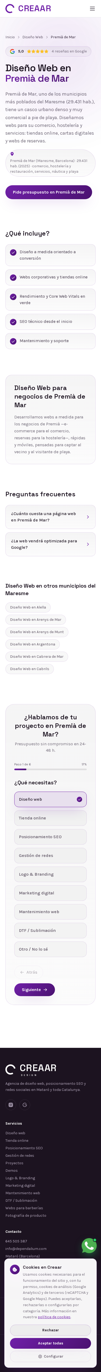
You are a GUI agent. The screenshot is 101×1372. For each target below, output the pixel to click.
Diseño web (15, 1133)
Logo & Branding (20, 1178)
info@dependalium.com (26, 1248)
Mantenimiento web (22, 1193)
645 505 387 (16, 1241)
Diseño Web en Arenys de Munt (37, 632)
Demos (11, 1170)
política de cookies (54, 1317)
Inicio (10, 37)
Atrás (31, 972)
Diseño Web (32, 37)
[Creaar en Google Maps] (24, 1104)
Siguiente (31, 989)
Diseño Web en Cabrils (29, 669)
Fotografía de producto (25, 1215)
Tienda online (16, 1140)
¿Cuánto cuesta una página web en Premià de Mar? (43, 517)
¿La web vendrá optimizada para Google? (44, 544)
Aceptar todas (50, 1343)
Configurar (53, 1356)
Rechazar (50, 1330)
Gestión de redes (19, 1155)
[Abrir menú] (92, 8)
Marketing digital (20, 1185)
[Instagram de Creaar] (10, 1104)
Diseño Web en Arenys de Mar (35, 619)
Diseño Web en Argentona (32, 644)
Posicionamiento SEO (24, 1148)
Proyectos (14, 1163)
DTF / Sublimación (21, 1200)
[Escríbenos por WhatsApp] (89, 1245)
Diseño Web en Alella (28, 607)
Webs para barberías (24, 1208)
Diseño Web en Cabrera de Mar (37, 656)
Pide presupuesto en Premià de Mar (49, 192)
